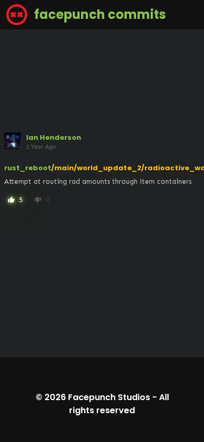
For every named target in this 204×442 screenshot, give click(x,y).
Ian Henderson (53, 137)
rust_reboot (27, 168)
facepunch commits (98, 14)
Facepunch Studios (109, 397)
